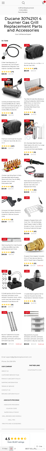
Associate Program (11, 404)
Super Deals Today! (11, 412)
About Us (5, 371)
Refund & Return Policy (10, 394)
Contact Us (6, 390)
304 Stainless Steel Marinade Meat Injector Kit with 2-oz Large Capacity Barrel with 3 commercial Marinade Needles (34, 146)
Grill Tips (11, 420)
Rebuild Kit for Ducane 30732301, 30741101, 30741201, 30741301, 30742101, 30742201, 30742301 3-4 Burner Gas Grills (33, 338)
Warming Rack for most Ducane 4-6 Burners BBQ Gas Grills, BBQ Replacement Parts (12, 247)
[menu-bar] (3, 3)
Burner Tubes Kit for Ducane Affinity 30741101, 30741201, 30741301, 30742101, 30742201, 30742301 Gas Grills (11, 337)
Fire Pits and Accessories (11, 423)
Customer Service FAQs (10, 375)
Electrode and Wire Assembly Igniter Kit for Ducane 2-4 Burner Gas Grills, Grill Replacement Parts (33, 184)
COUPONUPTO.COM (34, 370)
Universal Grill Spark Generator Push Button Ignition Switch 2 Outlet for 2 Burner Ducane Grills (11, 213)
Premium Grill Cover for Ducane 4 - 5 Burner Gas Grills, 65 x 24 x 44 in (12, 141)
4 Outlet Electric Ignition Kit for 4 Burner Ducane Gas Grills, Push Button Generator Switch (33, 296)
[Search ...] (23, 2)
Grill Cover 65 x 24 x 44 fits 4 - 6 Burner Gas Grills (33, 64)
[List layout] (15, 448)
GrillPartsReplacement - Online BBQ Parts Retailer (23, 10)
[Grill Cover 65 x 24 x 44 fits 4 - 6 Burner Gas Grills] (34, 52)
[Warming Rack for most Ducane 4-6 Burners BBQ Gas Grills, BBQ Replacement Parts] (12, 240)
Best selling (31, 449)
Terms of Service (8, 386)
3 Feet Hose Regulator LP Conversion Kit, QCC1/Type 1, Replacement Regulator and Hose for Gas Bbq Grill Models (10, 65)
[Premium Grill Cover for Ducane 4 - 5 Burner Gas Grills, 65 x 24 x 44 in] (12, 127)
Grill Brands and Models (11, 416)
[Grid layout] (11, 448)
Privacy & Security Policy (11, 378)
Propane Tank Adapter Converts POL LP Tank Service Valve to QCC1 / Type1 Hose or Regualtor (34, 258)
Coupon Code (11, 408)
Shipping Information (10, 382)
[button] (8, 72)
